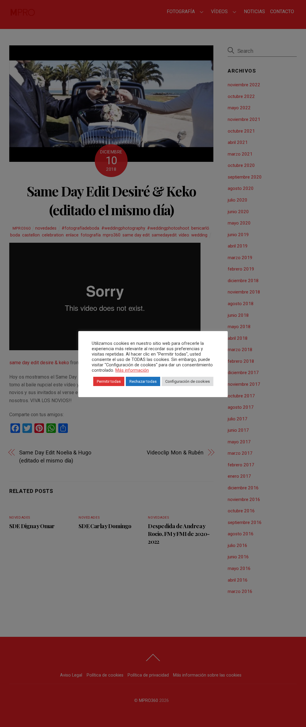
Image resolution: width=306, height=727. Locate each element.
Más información (132, 370)
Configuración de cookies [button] (187, 381)
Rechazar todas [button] (143, 381)
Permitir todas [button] (109, 381)
